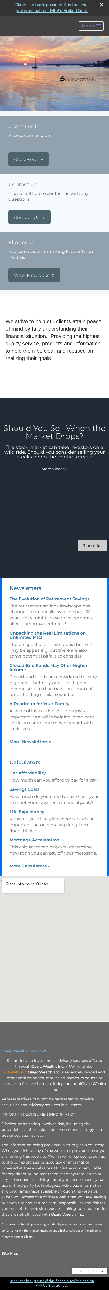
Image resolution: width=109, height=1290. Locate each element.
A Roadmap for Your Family (39, 703)
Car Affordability (28, 773)
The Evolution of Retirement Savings (49, 598)
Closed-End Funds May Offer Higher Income (49, 667)
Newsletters (25, 588)
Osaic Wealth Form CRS (24, 1051)
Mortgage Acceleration (35, 839)
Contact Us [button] (27, 217)
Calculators (25, 762)
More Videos (54, 469)
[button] (91, 26)
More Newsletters (31, 741)
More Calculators (30, 866)
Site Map (10, 1253)
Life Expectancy (27, 811)
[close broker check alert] (101, 5)
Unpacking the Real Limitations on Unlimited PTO (48, 635)
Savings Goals (24, 789)
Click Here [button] (26, 159)
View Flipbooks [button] (31, 275)
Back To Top (87, 1271)
